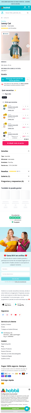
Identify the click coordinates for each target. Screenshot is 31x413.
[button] (29, 7)
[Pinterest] (11, 315)
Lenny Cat (6, 17)
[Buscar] (28, 12)
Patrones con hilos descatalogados (11, 354)
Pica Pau (3, 21)
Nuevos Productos (6, 349)
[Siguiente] (27, 45)
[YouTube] (15, 315)
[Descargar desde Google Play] (20, 304)
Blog (2, 346)
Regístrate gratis (6, 344)
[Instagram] (7, 315)
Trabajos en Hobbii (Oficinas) (9, 329)
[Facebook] (3, 315)
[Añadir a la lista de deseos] (28, 79)
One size (4, 97)
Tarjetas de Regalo (6, 356)
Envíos (3, 327)
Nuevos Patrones (6, 351)
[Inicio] (1, 17)
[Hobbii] (5, 7)
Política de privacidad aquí (20, 281)
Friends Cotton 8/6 (13, 107)
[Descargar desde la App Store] (7, 304)
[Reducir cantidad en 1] (23, 106)
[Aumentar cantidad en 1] (27, 106)
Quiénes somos (5, 358)
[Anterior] (3, 45)
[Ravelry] (20, 315)
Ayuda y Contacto (6, 324)
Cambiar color (11, 110)
